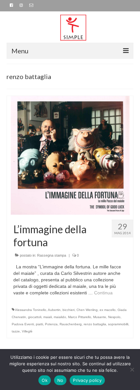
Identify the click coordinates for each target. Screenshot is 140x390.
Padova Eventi (23, 324)
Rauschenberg (71, 324)
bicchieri (69, 310)
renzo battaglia (95, 324)
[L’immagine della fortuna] (70, 154)
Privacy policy (87, 380)
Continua (103, 292)
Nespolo (114, 317)
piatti (39, 324)
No (60, 380)
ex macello (108, 310)
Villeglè (27, 331)
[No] (132, 369)
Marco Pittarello (79, 317)
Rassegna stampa (51, 255)
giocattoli (34, 317)
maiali (47, 317)
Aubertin (54, 310)
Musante (99, 317)
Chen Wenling (87, 310)
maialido (60, 317)
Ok (45, 380)
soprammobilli (118, 324)
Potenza (51, 324)
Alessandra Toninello (30, 310)
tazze (16, 331)
